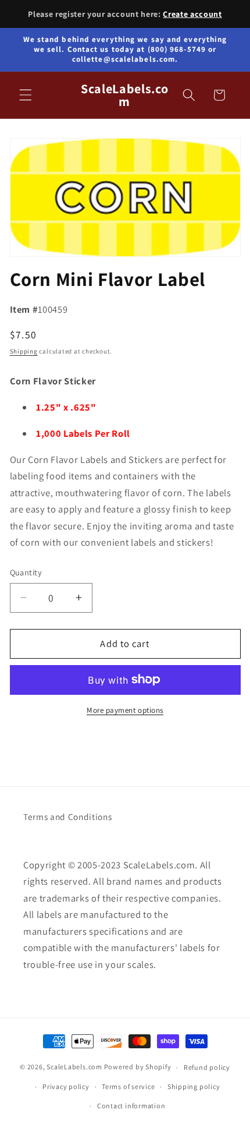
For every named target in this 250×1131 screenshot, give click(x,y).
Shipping (24, 351)
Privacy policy (66, 1086)
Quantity (26, 572)
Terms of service (128, 1086)
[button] (26, 95)
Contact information (131, 1105)
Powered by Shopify (138, 1067)
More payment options (125, 710)
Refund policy (207, 1067)
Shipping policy (193, 1086)
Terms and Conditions (67, 816)
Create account (192, 14)
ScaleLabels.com (74, 1067)
